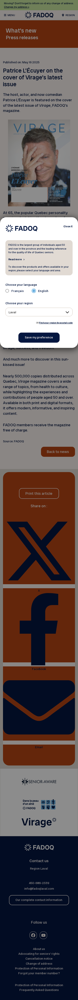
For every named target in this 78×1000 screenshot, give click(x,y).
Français (17, 291)
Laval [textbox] (12, 312)
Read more (15, 259)
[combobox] (39, 312)
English (43, 291)
